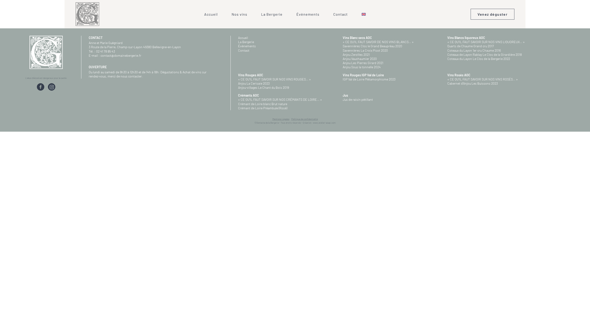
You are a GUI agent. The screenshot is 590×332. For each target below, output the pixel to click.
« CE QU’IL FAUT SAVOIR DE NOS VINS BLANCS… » (378, 42)
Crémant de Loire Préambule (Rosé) (262, 108)
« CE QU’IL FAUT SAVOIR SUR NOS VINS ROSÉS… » (482, 79)
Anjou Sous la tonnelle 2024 (362, 67)
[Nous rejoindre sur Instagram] (51, 87)
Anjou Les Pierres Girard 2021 (363, 63)
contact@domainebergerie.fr (120, 55)
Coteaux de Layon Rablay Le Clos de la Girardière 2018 (484, 54)
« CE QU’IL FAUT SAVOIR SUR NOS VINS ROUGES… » (274, 79)
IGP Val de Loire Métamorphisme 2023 (369, 79)
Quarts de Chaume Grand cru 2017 (470, 46)
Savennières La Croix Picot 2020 (365, 50)
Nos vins (239, 14)
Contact (340, 14)
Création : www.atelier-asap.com (319, 122)
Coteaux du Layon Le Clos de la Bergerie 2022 (478, 59)
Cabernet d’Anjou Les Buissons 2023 (472, 83)
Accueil (211, 14)
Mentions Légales (280, 119)
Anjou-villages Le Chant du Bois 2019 (263, 87)
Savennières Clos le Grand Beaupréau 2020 (372, 46)
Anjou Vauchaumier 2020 (360, 59)
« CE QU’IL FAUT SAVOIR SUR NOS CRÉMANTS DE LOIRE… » (280, 99)
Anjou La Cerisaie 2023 (254, 83)
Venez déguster (493, 14)
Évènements (307, 14)
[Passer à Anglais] (364, 14)
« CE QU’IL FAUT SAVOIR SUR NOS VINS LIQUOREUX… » (486, 42)
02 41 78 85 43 (105, 51)
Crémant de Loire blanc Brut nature (262, 104)
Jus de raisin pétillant (358, 99)
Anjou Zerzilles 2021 (356, 54)
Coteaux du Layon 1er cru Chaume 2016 (474, 50)
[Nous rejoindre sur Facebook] (40, 87)
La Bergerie (272, 14)
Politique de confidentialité (304, 119)
